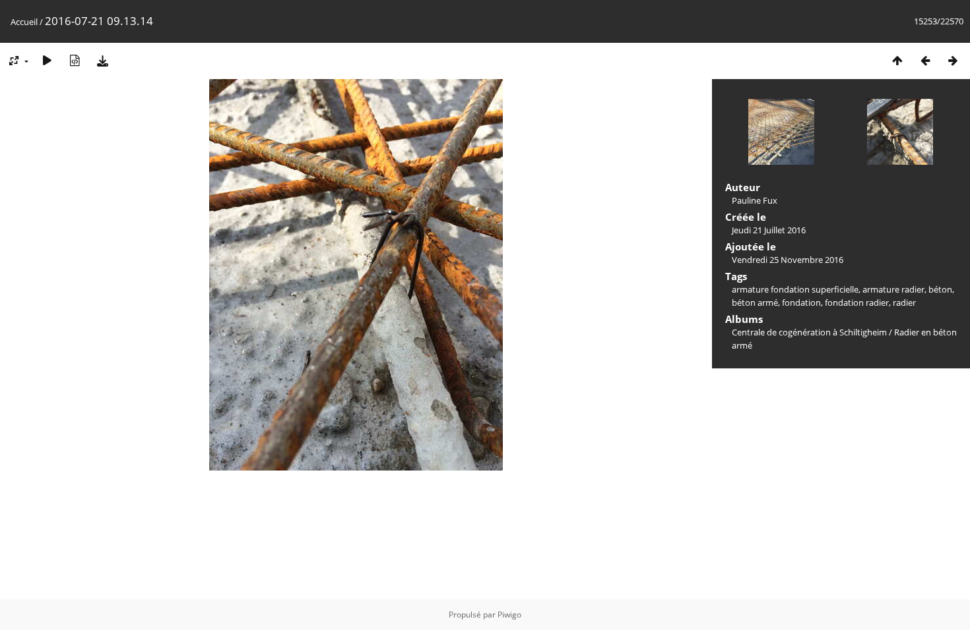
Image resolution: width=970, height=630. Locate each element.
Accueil (24, 22)
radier (904, 302)
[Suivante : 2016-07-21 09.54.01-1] (953, 60)
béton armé (755, 302)
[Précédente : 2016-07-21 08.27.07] (925, 60)
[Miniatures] (897, 60)
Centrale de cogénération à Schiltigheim (809, 332)
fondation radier (857, 302)
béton (940, 289)
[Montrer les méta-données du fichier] (74, 60)
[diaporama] (47, 60)
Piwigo (509, 614)
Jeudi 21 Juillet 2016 (769, 230)
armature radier (893, 289)
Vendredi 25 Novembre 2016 (787, 260)
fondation (801, 302)
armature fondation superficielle (795, 289)
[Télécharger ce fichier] (102, 60)
